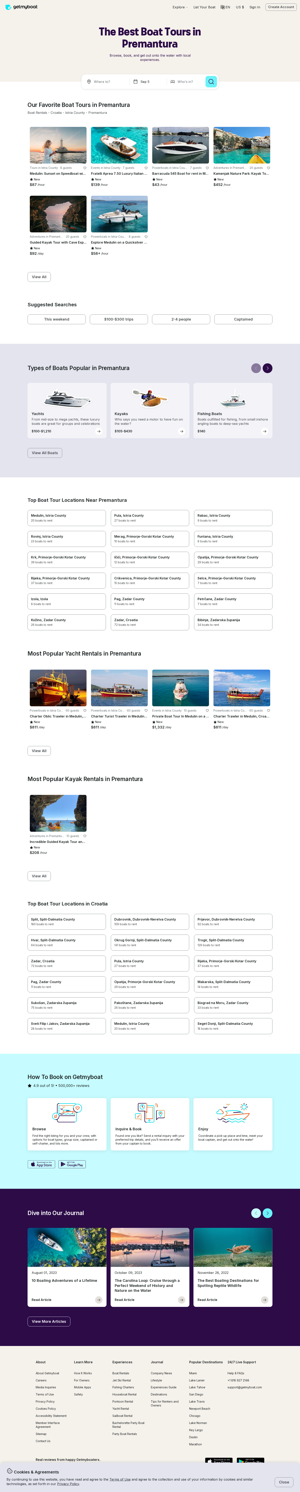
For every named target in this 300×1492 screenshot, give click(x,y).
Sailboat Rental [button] (122, 1415)
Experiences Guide (164, 1387)
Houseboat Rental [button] (124, 1394)
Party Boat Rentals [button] (124, 1434)
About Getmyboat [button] (47, 1373)
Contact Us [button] (43, 1441)
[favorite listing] (85, 168)
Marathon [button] (195, 1444)
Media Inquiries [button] (46, 1387)
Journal (157, 1362)
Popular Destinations (206, 1362)
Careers (41, 1380)
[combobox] (106, 81)
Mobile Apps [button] (82, 1387)
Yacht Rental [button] (120, 1408)
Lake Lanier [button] (197, 1380)
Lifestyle (156, 1380)
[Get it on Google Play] (72, 1164)
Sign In (254, 7)
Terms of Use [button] (120, 1479)
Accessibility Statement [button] (51, 1415)
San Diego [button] (196, 1394)
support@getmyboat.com (245, 1387)
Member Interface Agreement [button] (48, 1424)
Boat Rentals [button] (120, 1373)
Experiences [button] (122, 1362)
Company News (161, 1373)
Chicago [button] (194, 1415)
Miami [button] (193, 1373)
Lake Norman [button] (198, 1423)
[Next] (267, 368)
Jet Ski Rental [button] (121, 1380)
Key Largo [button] (196, 1430)
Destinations (159, 1394)
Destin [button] (193, 1437)
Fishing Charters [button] (123, 1387)
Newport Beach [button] (199, 1408)
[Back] (256, 368)
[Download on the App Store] (41, 1164)
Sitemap (41, 1434)
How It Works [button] (83, 1373)
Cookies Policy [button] (46, 1408)
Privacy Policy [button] (68, 1484)
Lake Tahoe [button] (197, 1387)
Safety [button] (78, 1394)
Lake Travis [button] (197, 1401)
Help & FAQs (236, 1373)
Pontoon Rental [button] (122, 1401)
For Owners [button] (82, 1380)
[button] (204, 7)
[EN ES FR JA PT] (225, 7)
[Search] (211, 81)
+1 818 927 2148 (238, 1380)
